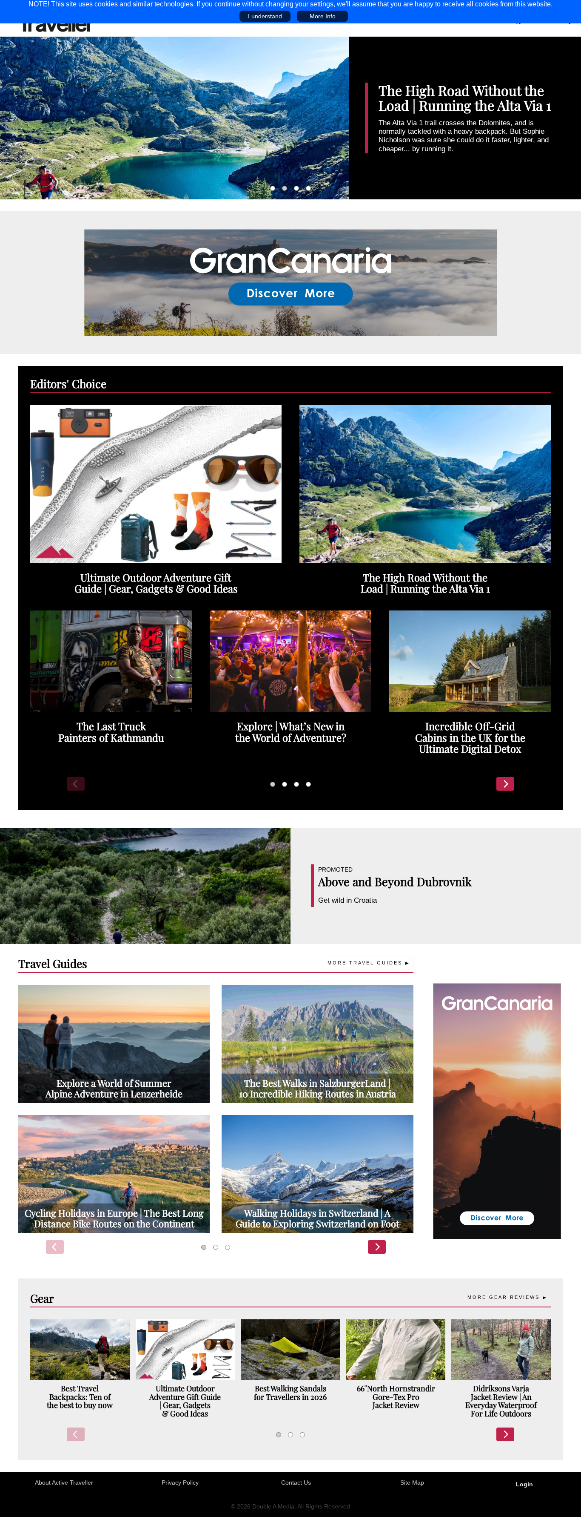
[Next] (505, 784)
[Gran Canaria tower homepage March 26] (497, 1110)
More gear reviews (503, 1297)
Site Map (412, 1482)
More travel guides (365, 962)
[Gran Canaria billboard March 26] (290, 282)
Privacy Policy (180, 1482)
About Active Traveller (64, 1482)
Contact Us (296, 1482)
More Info (323, 16)
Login (524, 1484)
